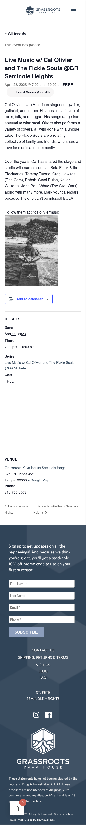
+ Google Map (38, 480)
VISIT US (43, 665)
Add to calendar (29, 298)
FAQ (43, 677)
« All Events (15, 33)
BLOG (43, 671)
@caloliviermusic (45, 212)
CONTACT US (43, 650)
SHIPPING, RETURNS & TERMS (43, 657)
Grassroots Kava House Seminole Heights (36, 467)
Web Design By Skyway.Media (36, 819)
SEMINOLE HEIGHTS (43, 698)
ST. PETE (43, 692)
